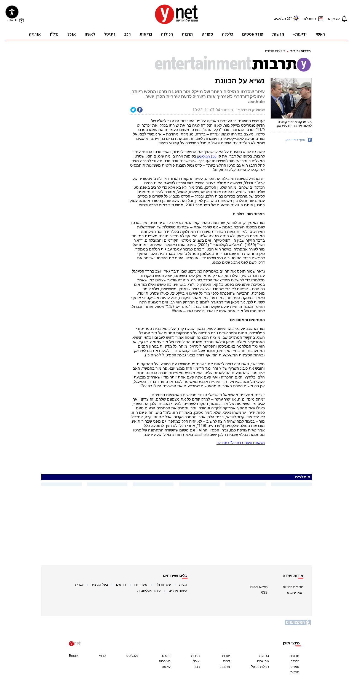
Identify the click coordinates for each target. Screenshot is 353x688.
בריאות (264, 656)
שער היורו (141, 584)
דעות (226, 661)
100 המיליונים (206, 156)
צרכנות (225, 667)
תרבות (294, 672)
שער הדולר (163, 584)
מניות (183, 584)
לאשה (166, 667)
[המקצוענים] (298, 624)
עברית (79, 584)
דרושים (121, 584)
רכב (197, 667)
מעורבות (164, 661)
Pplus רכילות (260, 667)
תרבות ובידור (300, 51)
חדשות (294, 656)
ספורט (294, 667)
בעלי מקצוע (100, 584)
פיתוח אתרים (178, 591)
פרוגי (102, 656)
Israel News (259, 587)
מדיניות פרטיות (293, 587)
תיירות (195, 656)
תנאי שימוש (295, 592)
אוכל (196, 661)
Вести (73, 656)
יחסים (166, 656)
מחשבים (263, 661)
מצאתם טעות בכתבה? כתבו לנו (240, 443)
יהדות (226, 656)
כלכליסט (132, 656)
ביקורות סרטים (275, 51)
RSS (264, 592)
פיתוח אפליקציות (149, 591)
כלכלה (294, 661)
